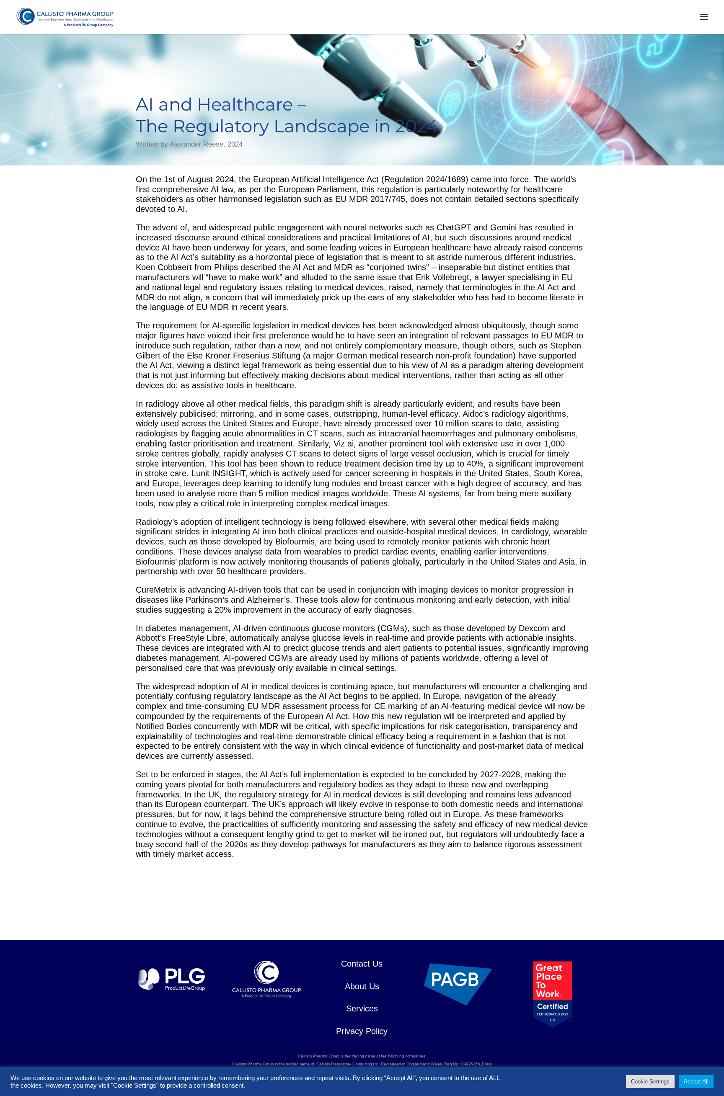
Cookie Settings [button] (650, 1081)
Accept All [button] (696, 1081)
